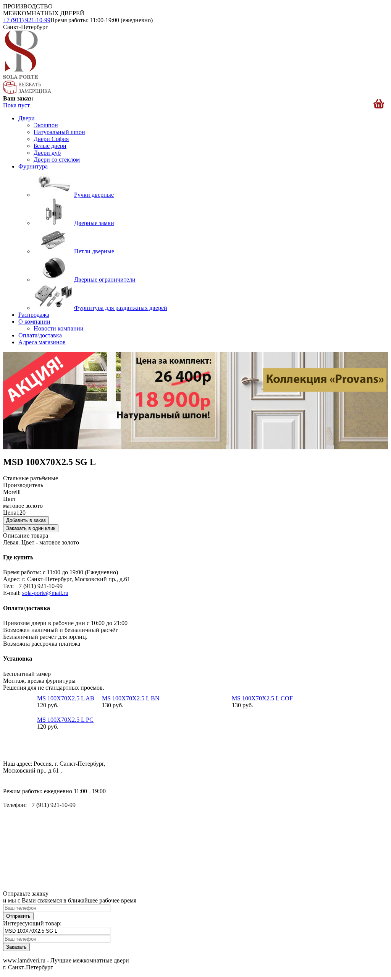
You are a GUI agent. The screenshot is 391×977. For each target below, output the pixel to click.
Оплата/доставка (40, 335)
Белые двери (50, 146)
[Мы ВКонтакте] (9, 750)
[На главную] (20, 76)
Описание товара (25, 535)
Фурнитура (33, 166)
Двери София (51, 139)
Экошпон (46, 125)
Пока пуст (16, 105)
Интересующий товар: (32, 923)
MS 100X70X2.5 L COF (262, 698)
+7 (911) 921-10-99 (26, 20)
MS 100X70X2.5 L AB (65, 698)
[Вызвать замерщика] (27, 91)
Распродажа (33, 314)
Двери (26, 118)
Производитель (23, 485)
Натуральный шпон (59, 132)
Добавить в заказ (26, 520)
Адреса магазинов (42, 342)
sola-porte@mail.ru (45, 593)
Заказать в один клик (30, 528)
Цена (9, 512)
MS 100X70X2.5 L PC (65, 719)
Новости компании (59, 328)
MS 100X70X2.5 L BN (131, 698)
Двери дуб (47, 152)
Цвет (9, 499)
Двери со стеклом (57, 159)
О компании (34, 321)
